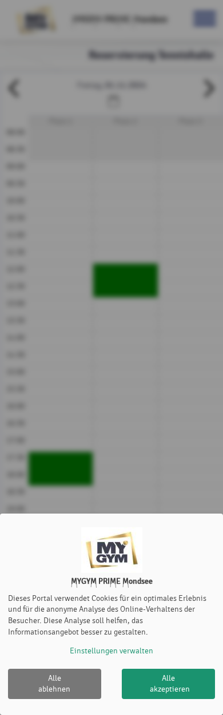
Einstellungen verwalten (111, 651)
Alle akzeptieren (170, 684)
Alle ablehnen (54, 684)
